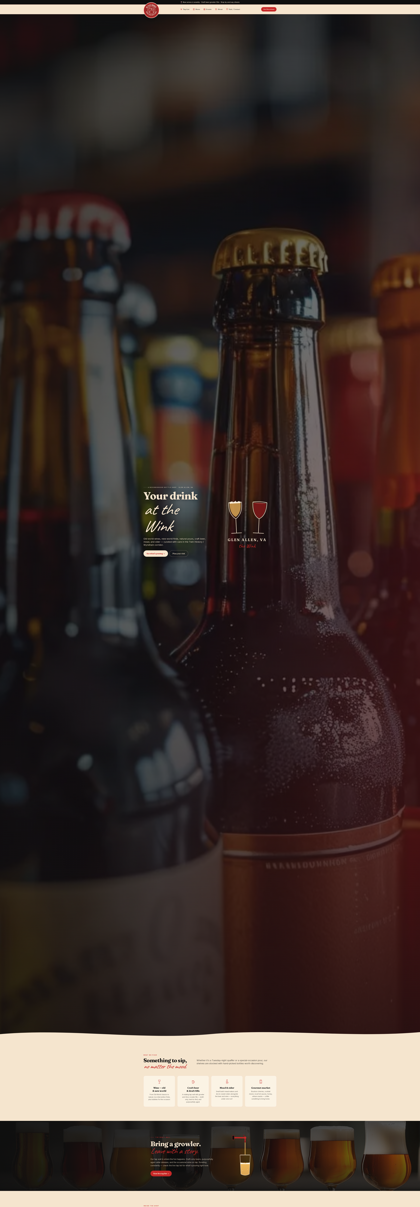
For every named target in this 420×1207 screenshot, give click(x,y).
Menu (197, 9)
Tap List (186, 9)
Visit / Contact (234, 9)
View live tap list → (161, 1173)
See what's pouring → (156, 553)
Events (208, 9)
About (220, 9)
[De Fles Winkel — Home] (151, 9)
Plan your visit (178, 553)
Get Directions (268, 9)
